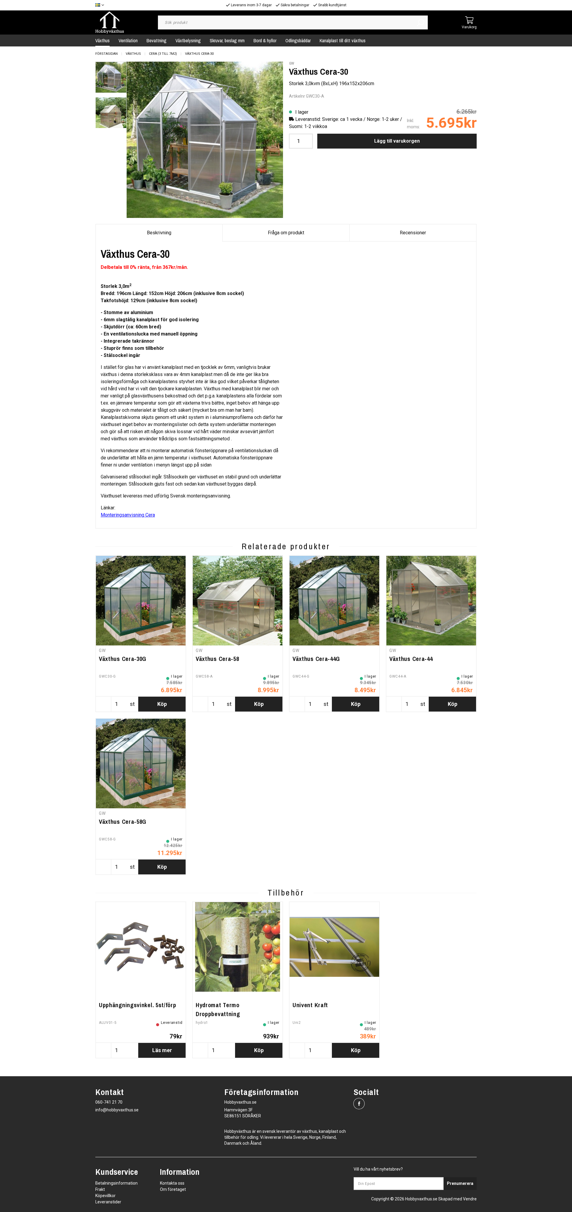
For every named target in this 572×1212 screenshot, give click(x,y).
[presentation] (111, 77)
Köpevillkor (105, 1195)
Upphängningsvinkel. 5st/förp (137, 1005)
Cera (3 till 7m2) (163, 54)
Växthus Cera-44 (411, 659)
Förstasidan (106, 54)
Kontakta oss (172, 1183)
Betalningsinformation (116, 1183)
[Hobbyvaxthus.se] (109, 22)
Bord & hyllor (265, 40)
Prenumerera (460, 1183)
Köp (162, 704)
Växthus (102, 40)
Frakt (100, 1189)
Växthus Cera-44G (316, 659)
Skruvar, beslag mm (227, 40)
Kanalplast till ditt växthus (343, 40)
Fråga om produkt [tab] (286, 232)
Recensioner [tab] (413, 232)
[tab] (111, 77)
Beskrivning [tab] (159, 232)
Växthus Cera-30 (199, 54)
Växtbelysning (188, 40)
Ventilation (128, 40)
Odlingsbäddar (298, 40)
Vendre (470, 1199)
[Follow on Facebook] (359, 1103)
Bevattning (157, 40)
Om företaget (173, 1189)
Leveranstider (108, 1201)
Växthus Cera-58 (217, 659)
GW (291, 63)
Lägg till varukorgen (397, 141)
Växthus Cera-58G (122, 822)
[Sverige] (101, 5)
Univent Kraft (310, 1005)
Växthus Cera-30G (122, 659)
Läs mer (162, 1050)
